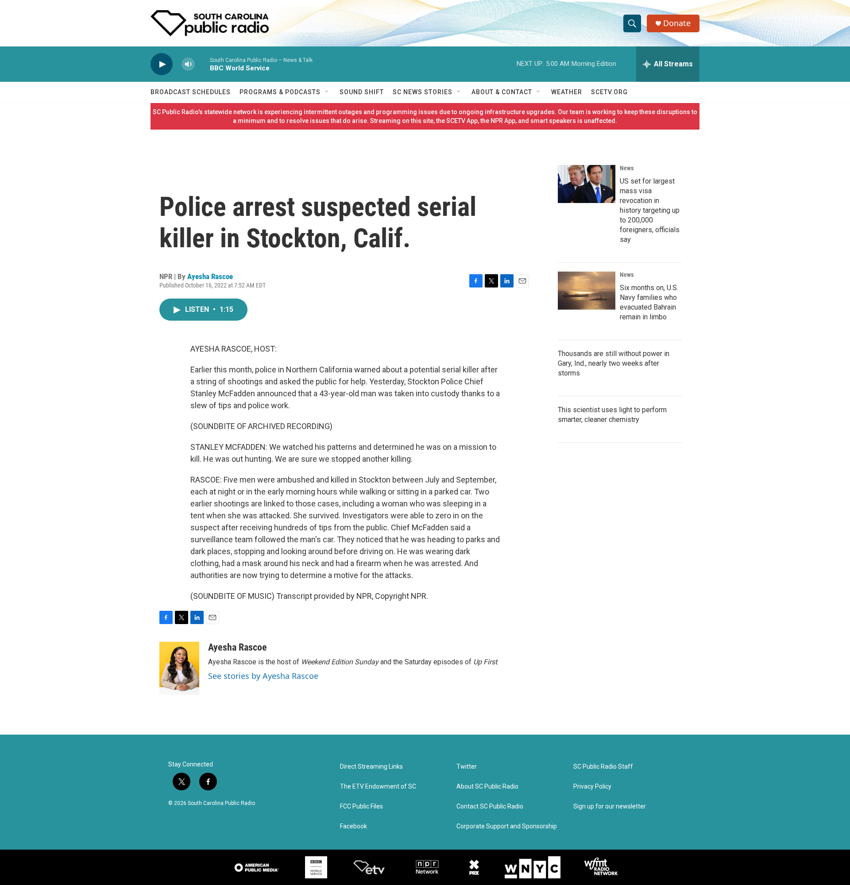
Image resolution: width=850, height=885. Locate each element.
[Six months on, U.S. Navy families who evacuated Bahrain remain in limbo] (586, 291)
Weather (566, 92)
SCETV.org (609, 92)
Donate (677, 23)
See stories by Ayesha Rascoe (263, 675)
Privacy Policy (592, 786)
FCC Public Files (361, 806)
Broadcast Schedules (191, 92)
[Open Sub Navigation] (327, 92)
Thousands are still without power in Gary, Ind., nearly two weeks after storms (613, 363)
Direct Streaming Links (371, 766)
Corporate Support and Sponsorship (506, 826)
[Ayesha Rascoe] (179, 668)
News (627, 168)
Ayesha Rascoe (210, 276)
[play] (162, 64)
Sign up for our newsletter (609, 806)
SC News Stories (422, 92)
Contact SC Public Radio (489, 806)
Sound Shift (362, 92)
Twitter (466, 766)
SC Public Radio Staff (603, 766)
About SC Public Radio (487, 786)
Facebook (353, 826)
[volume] (188, 64)
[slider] (202, 64)
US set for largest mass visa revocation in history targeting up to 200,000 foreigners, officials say (650, 210)
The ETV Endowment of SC (378, 786)
